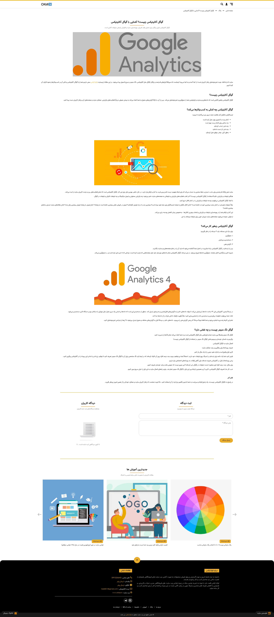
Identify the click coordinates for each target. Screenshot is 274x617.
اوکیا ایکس (94, 82)
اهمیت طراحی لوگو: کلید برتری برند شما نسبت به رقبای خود (149, 545)
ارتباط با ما (116, 607)
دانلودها (136, 607)
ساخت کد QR (127, 607)
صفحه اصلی (229, 11)
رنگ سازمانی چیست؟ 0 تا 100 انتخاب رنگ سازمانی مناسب (214, 545)
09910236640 (116, 577)
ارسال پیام (120, 581)
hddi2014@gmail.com (109, 589)
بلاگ (219, 11)
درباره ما (158, 607)
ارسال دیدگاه (226, 440)
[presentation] (39, 514)
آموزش (145, 607)
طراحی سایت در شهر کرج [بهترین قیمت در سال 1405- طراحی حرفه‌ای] (82, 545)
